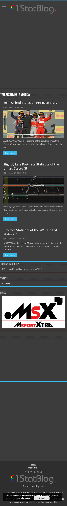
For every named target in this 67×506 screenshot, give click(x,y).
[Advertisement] (33, 51)
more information (23, 498)
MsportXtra (33, 468)
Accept (42, 498)
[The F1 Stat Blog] (33, 8)
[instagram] (41, 472)
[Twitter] (31, 472)
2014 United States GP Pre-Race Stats (30, 103)
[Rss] (26, 472)
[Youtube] (34, 472)
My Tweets (7, 283)
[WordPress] (37, 472)
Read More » (10, 153)
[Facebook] (28, 472)
